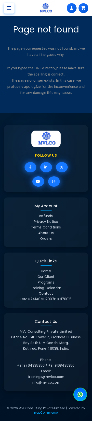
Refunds (46, 216)
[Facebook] (30, 167)
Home (46, 271)
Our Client (46, 276)
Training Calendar (46, 288)
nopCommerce (46, 412)
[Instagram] (54, 181)
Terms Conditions (46, 227)
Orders (46, 238)
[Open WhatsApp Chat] (80, 394)
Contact (46, 293)
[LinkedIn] (46, 167)
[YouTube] (38, 181)
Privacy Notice (46, 221)
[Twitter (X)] (62, 167)
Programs (46, 282)
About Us (46, 233)
